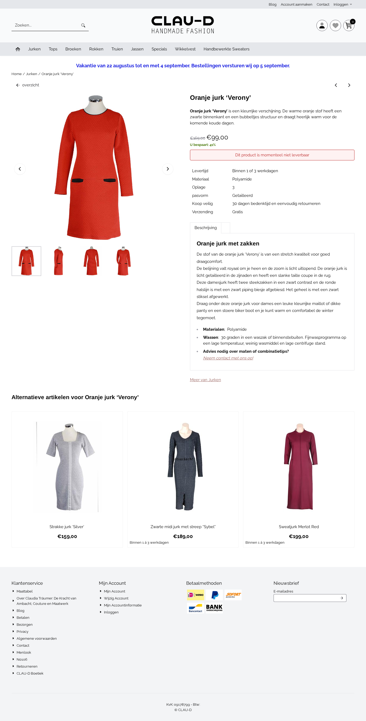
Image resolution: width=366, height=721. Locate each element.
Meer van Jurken (205, 379)
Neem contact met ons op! (228, 358)
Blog (273, 4)
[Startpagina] (18, 49)
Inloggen (341, 4)
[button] (322, 25)
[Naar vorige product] (336, 85)
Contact (323, 4)
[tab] (205, 227)
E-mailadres (310, 591)
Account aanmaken (296, 4)
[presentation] (225, 225)
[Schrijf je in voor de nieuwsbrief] (341, 598)
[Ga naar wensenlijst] (335, 25)
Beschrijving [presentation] (206, 227)
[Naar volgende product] (349, 85)
